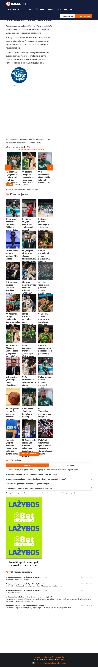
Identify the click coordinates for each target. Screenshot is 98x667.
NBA (31, 9)
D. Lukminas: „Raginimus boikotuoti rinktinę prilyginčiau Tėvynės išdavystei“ (36, 479)
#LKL (43, 149)
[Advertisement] (43, 102)
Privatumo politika (58, 657)
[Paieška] (71, 9)
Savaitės (27, 465)
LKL (24, 9)
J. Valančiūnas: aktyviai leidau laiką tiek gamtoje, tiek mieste (30, 488)
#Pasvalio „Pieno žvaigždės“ (30, 149)
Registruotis (83, 16)
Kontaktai (37, 657)
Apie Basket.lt (46, 657)
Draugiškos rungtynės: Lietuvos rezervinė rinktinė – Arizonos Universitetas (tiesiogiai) (40, 493)
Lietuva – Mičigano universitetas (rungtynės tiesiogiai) (27, 484)
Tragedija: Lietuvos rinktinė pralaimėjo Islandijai (25, 605)
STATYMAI (62, 9)
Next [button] (50, 167)
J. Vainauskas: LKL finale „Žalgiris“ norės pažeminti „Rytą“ (29, 597)
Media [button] (50, 9)
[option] (14, 167)
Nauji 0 (17, 185)
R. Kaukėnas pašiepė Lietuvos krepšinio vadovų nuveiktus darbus (31, 474)
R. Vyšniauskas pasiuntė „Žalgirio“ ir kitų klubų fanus (26, 577)
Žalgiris (40, 9)
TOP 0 (9, 185)
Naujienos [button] (13, 9)
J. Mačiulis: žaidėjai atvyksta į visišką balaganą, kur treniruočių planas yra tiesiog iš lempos (42, 470)
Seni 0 (25, 185)
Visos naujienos (29, 454)
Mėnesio (70, 465)
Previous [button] (8, 167)
